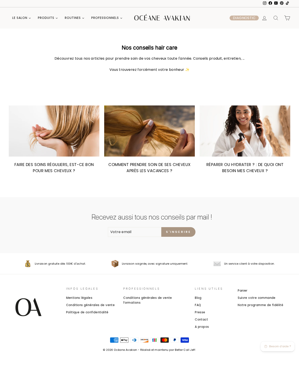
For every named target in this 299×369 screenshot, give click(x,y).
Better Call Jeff (185, 350)
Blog (198, 298)
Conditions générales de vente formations (147, 300)
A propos (202, 327)
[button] (244, 18)
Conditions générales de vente (90, 305)
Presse (200, 312)
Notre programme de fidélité (260, 305)
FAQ (198, 305)
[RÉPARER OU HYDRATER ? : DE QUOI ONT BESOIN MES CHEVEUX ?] (245, 131)
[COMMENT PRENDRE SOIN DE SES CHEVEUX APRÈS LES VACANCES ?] (149, 131)
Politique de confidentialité (87, 312)
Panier (242, 291)
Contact (201, 319)
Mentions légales (79, 298)
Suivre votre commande (256, 298)
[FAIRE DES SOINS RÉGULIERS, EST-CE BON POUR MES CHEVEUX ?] (54, 131)
